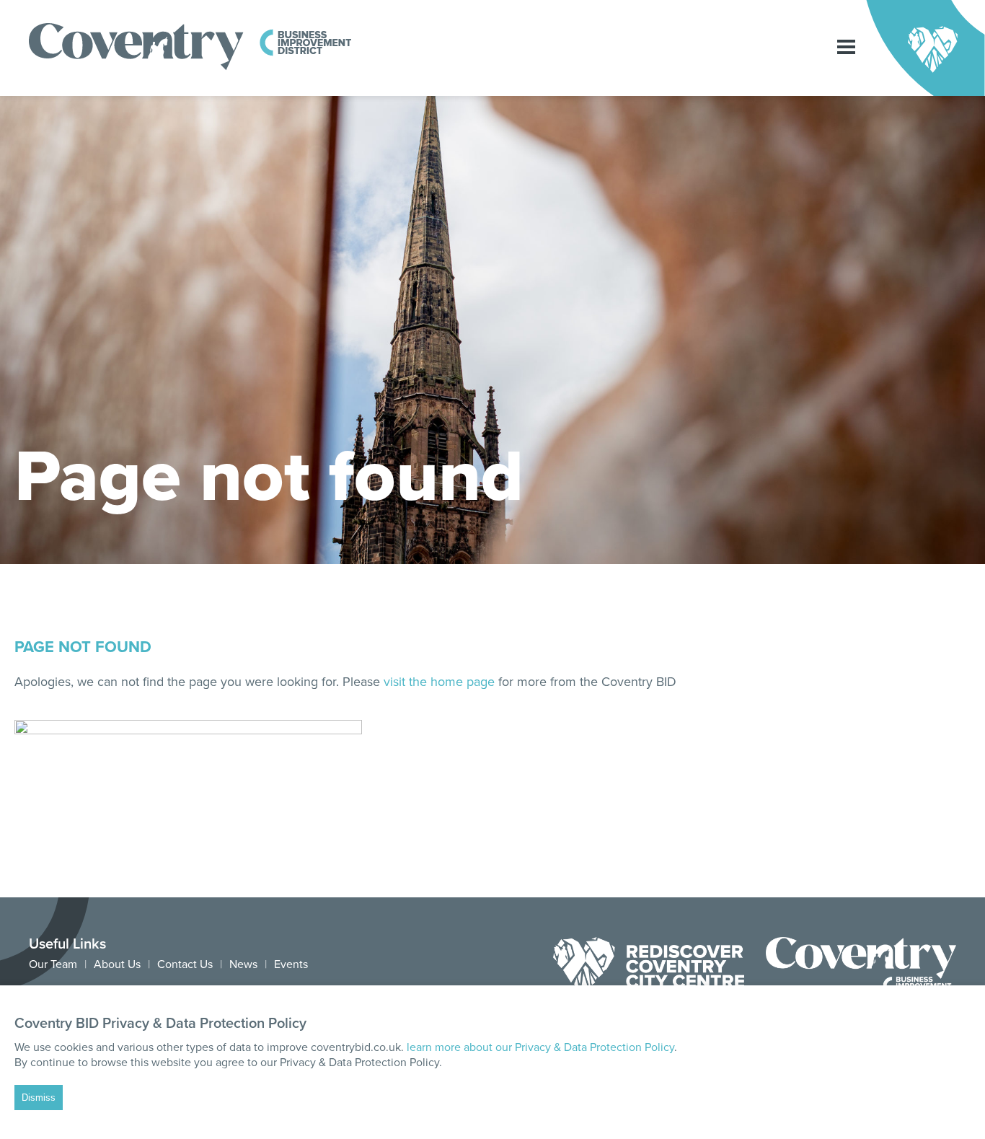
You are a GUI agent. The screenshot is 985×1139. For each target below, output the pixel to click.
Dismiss (39, 1097)
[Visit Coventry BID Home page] (191, 67)
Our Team (53, 964)
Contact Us (185, 964)
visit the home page (439, 682)
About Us (117, 964)
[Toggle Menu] (846, 48)
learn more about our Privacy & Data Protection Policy (540, 1047)
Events (291, 964)
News (243, 964)
